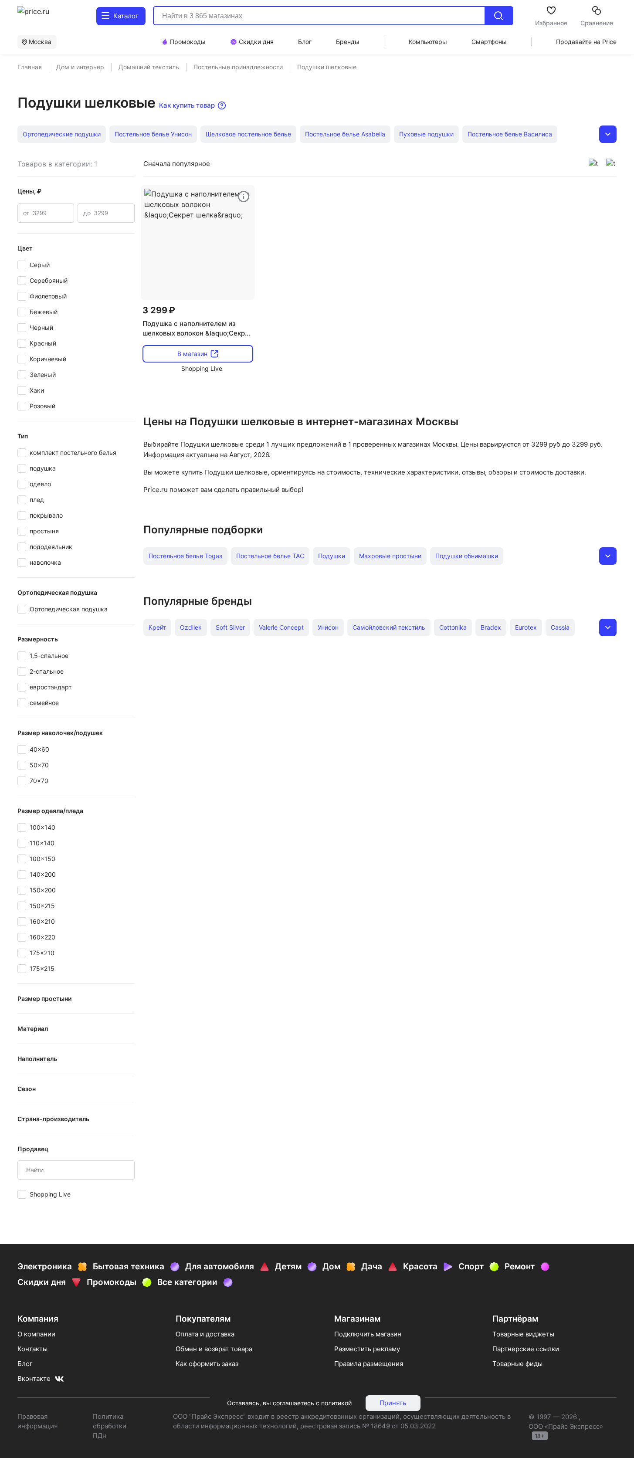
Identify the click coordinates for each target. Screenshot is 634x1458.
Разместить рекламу (367, 1349)
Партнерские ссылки (525, 1349)
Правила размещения (368, 1364)
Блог (25, 1364)
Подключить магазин (367, 1334)
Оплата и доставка (205, 1334)
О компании (36, 1334)
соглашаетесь (293, 1403)
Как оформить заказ (207, 1364)
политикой (336, 1403)
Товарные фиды (517, 1364)
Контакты (32, 1349)
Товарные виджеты (523, 1334)
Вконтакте (34, 1378)
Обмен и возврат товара (214, 1349)
